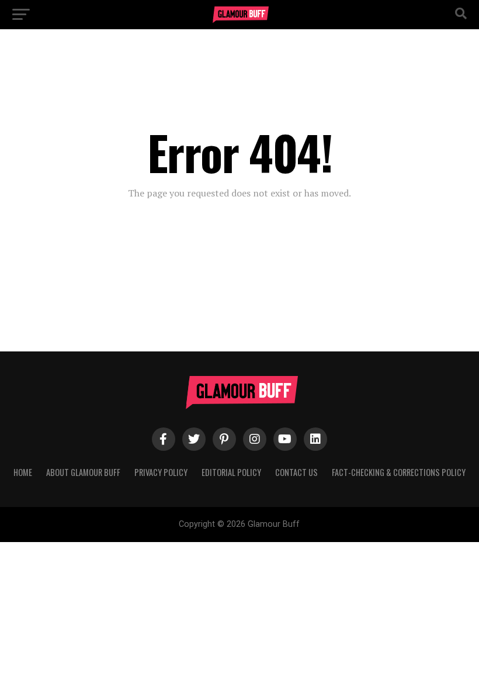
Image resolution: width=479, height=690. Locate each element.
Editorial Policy (231, 472)
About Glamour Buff (83, 472)
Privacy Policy (161, 472)
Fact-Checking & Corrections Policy (399, 472)
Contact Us (296, 472)
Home (22, 472)
